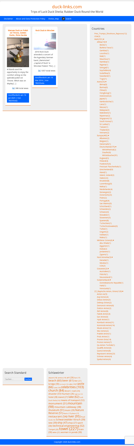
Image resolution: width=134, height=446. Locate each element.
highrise (79, 394)
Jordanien (105, 251)
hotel (53, 397)
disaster (54, 393)
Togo (103, 79)
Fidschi (104, 274)
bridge (53, 384)
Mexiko (104, 263)
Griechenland (106, 169)
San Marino (106, 203)
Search (68, 18)
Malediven (105, 112)
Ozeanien (102, 268)
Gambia (104, 50)
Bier (78, 380)
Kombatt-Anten (105, 322)
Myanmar (105, 115)
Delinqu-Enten (104, 302)
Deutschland (107, 146)
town (68, 428)
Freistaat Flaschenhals (110, 166)
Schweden (105, 209)
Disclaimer (8, 18)
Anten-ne (102, 294)
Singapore (106, 118)
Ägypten (104, 246)
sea (52, 422)
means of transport (73, 400)
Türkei (103, 229)
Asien (101, 81)
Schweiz (104, 212)
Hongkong (105, 93)
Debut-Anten (104, 299)
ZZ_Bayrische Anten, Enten (108, 291)
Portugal (104, 200)
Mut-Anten (103, 331)
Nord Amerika (104, 257)
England (104, 158)
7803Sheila (12, 100)
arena (62, 377)
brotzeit (64, 384)
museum (56, 410)
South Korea (106, 121)
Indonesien (105, 96)
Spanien (104, 220)
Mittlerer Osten (105, 240)
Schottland (105, 206)
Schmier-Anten (104, 356)
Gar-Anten (102, 316)
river (74, 416)
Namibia (104, 61)
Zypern (104, 254)
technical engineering (68, 426)
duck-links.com (67, 6)
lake (73, 397)
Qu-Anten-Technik (106, 345)
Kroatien (104, 180)
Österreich (106, 195)
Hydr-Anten (103, 319)
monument (57, 403)
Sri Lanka (105, 124)
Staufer (106, 152)
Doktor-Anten (104, 308)
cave (57, 387)
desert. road (72, 390)
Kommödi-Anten (106, 325)
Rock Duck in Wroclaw (44, 30)
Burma (104, 87)
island (63, 397)
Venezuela (105, 288)
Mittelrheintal (109, 149)
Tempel (53, 429)
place (75, 413)
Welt (98, 39)
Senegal (104, 67)
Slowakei (104, 215)
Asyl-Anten (102, 297)
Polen (103, 198)
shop (72, 422)
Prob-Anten (103, 336)
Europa (102, 135)
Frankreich (105, 164)
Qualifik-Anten (104, 348)
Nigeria (104, 64)
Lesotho (104, 53)
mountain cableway (67, 406)
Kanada (104, 260)
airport (52, 377)
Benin (103, 45)
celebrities (72, 387)
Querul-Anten (104, 350)
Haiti (103, 285)
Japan (103, 98)
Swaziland (105, 76)
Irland (103, 172)
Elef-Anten (102, 311)
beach (55, 380)
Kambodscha (106, 101)
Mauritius (105, 59)
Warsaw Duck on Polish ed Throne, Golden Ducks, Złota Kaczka (18, 32)
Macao (104, 107)
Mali (102, 56)
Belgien (104, 141)
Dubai (103, 249)
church (56, 390)
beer (68, 380)
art (70, 377)
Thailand (104, 130)
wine (56, 432)
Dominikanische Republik (111, 283)
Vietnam (104, 132)
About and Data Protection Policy (30, 18)
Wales (103, 237)
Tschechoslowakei (109, 226)
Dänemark (105, 144)
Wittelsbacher (110, 155)
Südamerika (103, 280)
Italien (104, 178)
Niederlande (106, 189)
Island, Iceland (107, 175)
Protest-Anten (104, 342)
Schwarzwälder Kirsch (70, 419)
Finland (104, 161)
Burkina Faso (106, 47)
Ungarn (104, 231)
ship (62, 422)
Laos (103, 104)
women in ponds (71, 432)
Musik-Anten (104, 328)
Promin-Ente (104, 339)
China (103, 90)
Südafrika (105, 73)
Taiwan (104, 127)
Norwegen (105, 192)
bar (77, 377)
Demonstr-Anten (105, 305)
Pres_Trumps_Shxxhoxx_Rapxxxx (110, 33)
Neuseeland (106, 277)
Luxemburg (106, 183)
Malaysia (104, 110)
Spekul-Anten (104, 359)
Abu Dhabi (105, 243)
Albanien (104, 138)
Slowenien (105, 217)
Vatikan (104, 234)
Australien (105, 271)
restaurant (57, 416)
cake (72, 384)
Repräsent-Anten (106, 353)
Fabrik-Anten (103, 314)
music (70, 410)
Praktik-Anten (104, 333)
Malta (103, 186)
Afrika (101, 42)
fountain (68, 393)
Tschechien (106, 223)
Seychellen (105, 70)
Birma (103, 84)
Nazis (67, 413)
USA (97, 36)
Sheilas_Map (53, 18)
